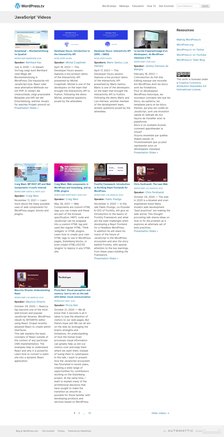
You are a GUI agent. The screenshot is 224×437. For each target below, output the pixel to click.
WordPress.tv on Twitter (190, 49)
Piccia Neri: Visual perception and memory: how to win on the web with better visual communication (72, 293)
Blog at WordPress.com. (27, 431)
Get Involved (166, 5)
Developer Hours (63, 58)
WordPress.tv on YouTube (191, 54)
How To (151, 5)
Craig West (32, 195)
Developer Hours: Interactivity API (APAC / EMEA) (112, 52)
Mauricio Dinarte (35, 301)
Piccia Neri (72, 305)
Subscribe (211, 429)
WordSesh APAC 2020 (64, 301)
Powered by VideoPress (79, 431)
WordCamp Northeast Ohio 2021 (70, 195)
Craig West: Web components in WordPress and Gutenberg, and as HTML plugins (72, 187)
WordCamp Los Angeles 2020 (108, 195)
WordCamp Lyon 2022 (144, 62)
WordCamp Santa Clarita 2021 (29, 191)
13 (89, 413)
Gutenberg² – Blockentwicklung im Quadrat (31, 52)
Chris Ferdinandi (154, 192)
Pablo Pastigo (114, 199)
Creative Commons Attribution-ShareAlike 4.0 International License (191, 86)
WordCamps (109, 5)
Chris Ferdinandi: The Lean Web (151, 184)
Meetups (124, 5)
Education (138, 5)
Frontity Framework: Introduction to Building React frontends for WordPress (112, 187)
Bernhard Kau (33, 62)
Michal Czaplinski (76, 62)
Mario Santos (114, 62)
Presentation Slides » (26, 107)
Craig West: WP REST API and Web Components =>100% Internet (32, 185)
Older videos (160, 413)
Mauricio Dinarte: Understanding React (32, 291)
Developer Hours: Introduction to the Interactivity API (72, 52)
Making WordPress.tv (189, 39)
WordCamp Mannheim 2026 (27, 58)
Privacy (61, 431)
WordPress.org (185, 44)
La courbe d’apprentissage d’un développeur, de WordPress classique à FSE (151, 54)
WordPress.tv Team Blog (191, 59)
